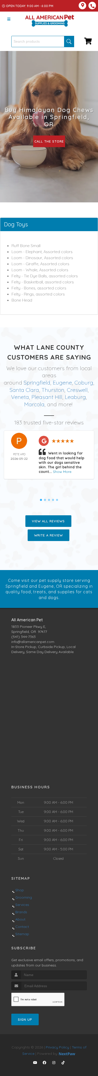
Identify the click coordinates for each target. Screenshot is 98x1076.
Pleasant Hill (46, 396)
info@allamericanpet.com (32, 641)
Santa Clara (24, 389)
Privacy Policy (57, 1047)
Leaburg (75, 396)
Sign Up (25, 1019)
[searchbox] (42, 41)
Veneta (20, 396)
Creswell (77, 389)
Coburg (83, 382)
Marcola (34, 404)
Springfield (37, 382)
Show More (62, 471)
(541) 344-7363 (23, 636)
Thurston (52, 389)
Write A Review (48, 535)
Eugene (62, 382)
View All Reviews (48, 521)
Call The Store (49, 141)
